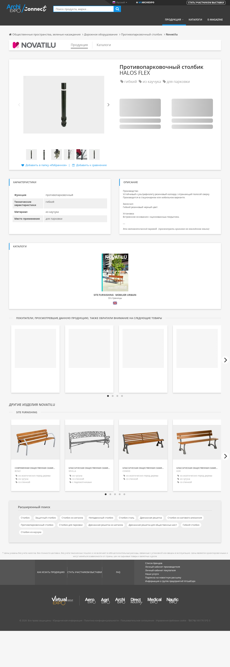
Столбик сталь (126, 517)
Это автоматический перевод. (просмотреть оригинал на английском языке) (166, 228)
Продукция (173, 19)
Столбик (25, 517)
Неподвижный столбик (101, 517)
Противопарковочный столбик (37, 524)
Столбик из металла (72, 517)
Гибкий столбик (191, 524)
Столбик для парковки (71, 524)
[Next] (108, 104)
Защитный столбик (45, 517)
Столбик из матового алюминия (185, 517)
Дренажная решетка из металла (105, 524)
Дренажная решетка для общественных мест (153, 524)
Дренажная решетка (151, 517)
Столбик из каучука (31, 532)
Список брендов (153, 563)
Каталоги (195, 19)
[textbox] (83, 9)
